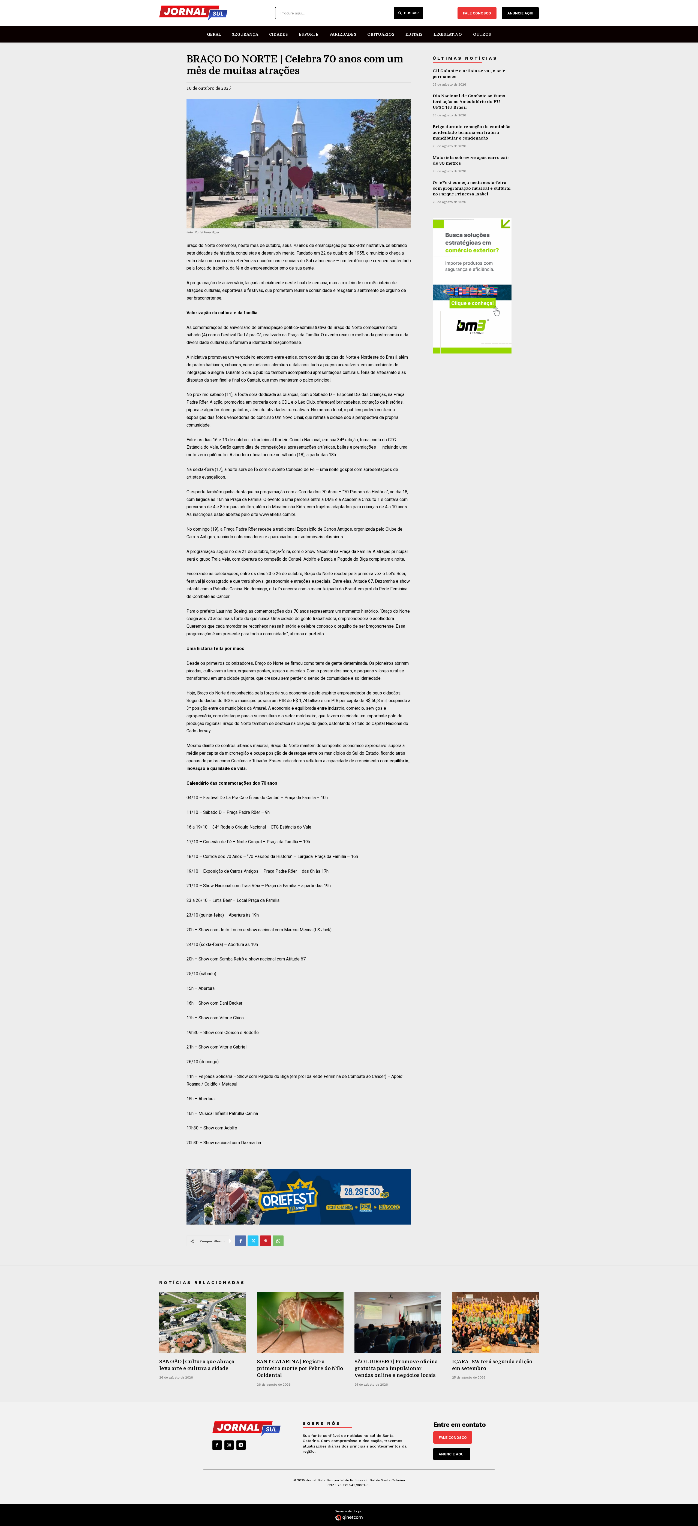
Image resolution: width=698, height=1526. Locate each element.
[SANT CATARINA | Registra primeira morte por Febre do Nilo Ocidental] (300, 1322)
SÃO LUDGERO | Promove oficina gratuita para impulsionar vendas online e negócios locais (396, 1368)
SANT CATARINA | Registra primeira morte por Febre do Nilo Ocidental (300, 1368)
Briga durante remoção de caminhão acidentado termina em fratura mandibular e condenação (471, 132)
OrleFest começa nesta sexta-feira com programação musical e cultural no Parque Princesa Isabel (472, 188)
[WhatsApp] (278, 1240)
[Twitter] (253, 1240)
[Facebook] (240, 1240)
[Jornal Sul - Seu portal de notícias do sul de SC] (214, 13)
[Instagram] (229, 1445)
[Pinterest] (265, 1240)
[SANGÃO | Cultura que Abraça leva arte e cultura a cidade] (202, 1322)
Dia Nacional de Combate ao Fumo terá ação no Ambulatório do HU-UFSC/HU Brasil (469, 101)
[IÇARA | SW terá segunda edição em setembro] (495, 1322)
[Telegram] (241, 1445)
